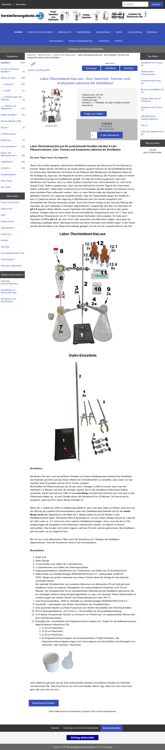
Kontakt (4, 240)
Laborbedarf (103, 41)
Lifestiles (118, 41)
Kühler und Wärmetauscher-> (13, 154)
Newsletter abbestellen (11, 265)
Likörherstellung (135, 32)
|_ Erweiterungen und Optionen (13, 98)
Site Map (5, 247)
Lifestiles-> (13, 168)
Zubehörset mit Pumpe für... (151, 63)
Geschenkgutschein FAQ (12, 253)
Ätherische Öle (44, 55)
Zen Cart (109, 747)
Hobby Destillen (84, 32)
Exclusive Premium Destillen (40, 32)
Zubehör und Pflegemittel (64, 55)
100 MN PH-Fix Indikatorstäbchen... (150, 117)
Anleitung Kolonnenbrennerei (9, 282)
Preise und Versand (10, 202)
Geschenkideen (56, 41)
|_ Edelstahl (13, 84)
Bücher (119, 32)
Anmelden (21, 4)
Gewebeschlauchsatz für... (151, 81)
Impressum (6, 234)
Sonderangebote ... (10, 174)
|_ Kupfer (13, 90)
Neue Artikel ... (8, 181)
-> (13, 62)
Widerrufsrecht (7, 221)
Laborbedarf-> (13, 162)
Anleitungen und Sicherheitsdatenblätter (85, 49)
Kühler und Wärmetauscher (81, 41)
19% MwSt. (108, 126)
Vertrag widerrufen (111, 728)
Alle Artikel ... (7, 187)
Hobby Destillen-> (13, 115)
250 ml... (145, 125)
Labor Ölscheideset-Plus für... (152, 132)
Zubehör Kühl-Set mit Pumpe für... (151, 99)
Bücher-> (13, 127)
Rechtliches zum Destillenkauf (8, 300)
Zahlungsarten (7, 228)
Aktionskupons (8, 259)
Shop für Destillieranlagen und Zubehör (81, 747)
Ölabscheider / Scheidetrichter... (149, 72)
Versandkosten (108, 129)
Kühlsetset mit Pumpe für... (151, 108)
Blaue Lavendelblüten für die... (152, 90)
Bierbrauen (152, 32)
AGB (3, 215)
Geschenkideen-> (13, 146)
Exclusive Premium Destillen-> (13, 70)
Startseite (6, 4)
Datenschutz (7, 209)
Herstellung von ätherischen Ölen (9, 291)
